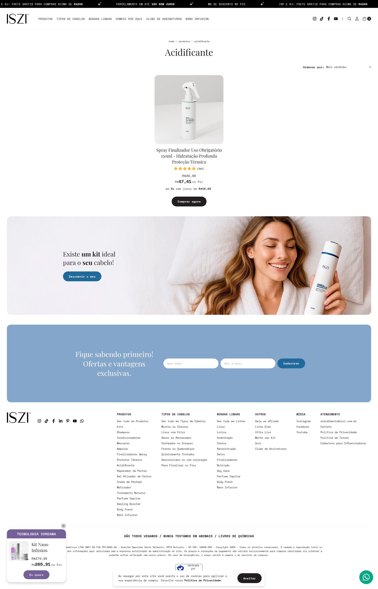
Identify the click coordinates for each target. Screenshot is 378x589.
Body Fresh (125, 509)
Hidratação (225, 438)
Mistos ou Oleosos (174, 427)
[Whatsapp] (82, 421)
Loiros (221, 432)
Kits (120, 427)
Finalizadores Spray (132, 454)
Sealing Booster (129, 504)
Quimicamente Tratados (178, 454)
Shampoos (123, 432)
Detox (221, 454)
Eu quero (36, 575)
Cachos (221, 443)
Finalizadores (227, 460)
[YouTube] (336, 19)
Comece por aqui (129, 19)
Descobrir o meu (82, 276)
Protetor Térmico (129, 460)
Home (171, 41)
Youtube (302, 432)
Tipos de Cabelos (71, 19)
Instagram (303, 421)
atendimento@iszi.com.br (339, 421)
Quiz (258, 443)
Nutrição (223, 465)
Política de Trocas (335, 438)
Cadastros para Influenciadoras (343, 443)
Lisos (221, 427)
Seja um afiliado (267, 421)
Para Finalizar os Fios (178, 465)
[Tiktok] (322, 19)
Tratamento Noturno (131, 493)
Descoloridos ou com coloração (184, 460)
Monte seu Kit (265, 438)
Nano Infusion (197, 19)
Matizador (124, 487)
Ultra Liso (263, 432)
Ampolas (122, 449)
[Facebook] (329, 19)
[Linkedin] (61, 421)
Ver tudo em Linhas (231, 421)
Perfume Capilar (129, 498)
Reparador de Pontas (132, 471)
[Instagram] (315, 19)
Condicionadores (129, 438)
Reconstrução (226, 449)
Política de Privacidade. (203, 580)
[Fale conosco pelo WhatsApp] (366, 577)
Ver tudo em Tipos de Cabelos (183, 421)
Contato (326, 427)
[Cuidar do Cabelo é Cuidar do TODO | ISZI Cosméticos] (19, 464)
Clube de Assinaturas (164, 19)
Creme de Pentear (129, 482)
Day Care (223, 471)
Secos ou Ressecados (176, 438)
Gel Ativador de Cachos (134, 476)
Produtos (45, 19)
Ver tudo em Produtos (132, 421)
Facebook (302, 427)
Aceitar (249, 578)
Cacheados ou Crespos (177, 443)
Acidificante (125, 465)
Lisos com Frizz (173, 432)
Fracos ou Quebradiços (178, 449)
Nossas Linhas (100, 19)
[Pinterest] (68, 421)
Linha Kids (263, 427)
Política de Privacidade (339, 432)
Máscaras (123, 443)
